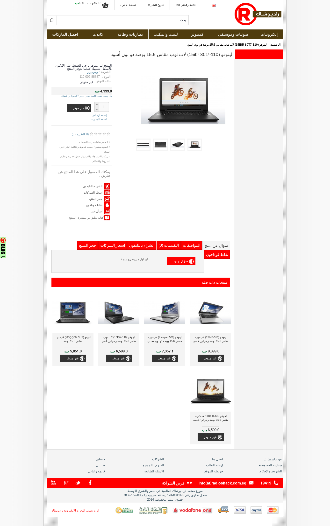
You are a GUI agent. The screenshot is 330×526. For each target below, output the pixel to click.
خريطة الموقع (213, 471)
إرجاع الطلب (214, 465)
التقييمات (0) (168, 245)
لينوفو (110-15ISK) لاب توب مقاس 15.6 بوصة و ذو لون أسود (118, 339)
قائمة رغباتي (96, 471)
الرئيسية (275, 44)
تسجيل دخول (128, 5)
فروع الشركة (156, 5)
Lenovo (92, 72)
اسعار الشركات (93, 192)
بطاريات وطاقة (130, 34)
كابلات (98, 34)
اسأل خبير (96, 211)
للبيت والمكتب (165, 34)
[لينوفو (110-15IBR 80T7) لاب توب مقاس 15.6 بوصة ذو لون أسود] (195, 149)
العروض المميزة (153, 465)
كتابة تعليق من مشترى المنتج (86, 217)
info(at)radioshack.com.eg (222, 483)
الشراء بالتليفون (92, 186)
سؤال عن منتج (216, 246)
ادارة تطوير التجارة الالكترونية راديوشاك (75, 510)
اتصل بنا (217, 459)
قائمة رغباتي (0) (186, 5)
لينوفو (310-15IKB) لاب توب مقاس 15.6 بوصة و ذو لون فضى (211, 339)
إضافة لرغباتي (99, 115)
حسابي (100, 459)
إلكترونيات (269, 34)
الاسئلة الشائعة (154, 471)
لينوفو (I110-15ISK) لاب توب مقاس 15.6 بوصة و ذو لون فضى (211, 417)
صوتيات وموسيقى (233, 34)
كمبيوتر (197, 34)
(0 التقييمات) (80, 134)
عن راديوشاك (273, 459)
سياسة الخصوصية (270, 465)
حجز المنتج (95, 199)
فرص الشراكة (173, 483)
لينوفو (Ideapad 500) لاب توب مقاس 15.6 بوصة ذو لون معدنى (164, 339)
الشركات (158, 459)
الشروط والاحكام (270, 471)
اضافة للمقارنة (99, 119)
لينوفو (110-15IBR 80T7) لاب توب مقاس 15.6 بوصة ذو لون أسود (227, 44)
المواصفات (191, 245)
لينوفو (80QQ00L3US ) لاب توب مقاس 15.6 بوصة (73, 339)
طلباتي (100, 465)
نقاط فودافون (94, 205)
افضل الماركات (65, 34)
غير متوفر (210, 358)
